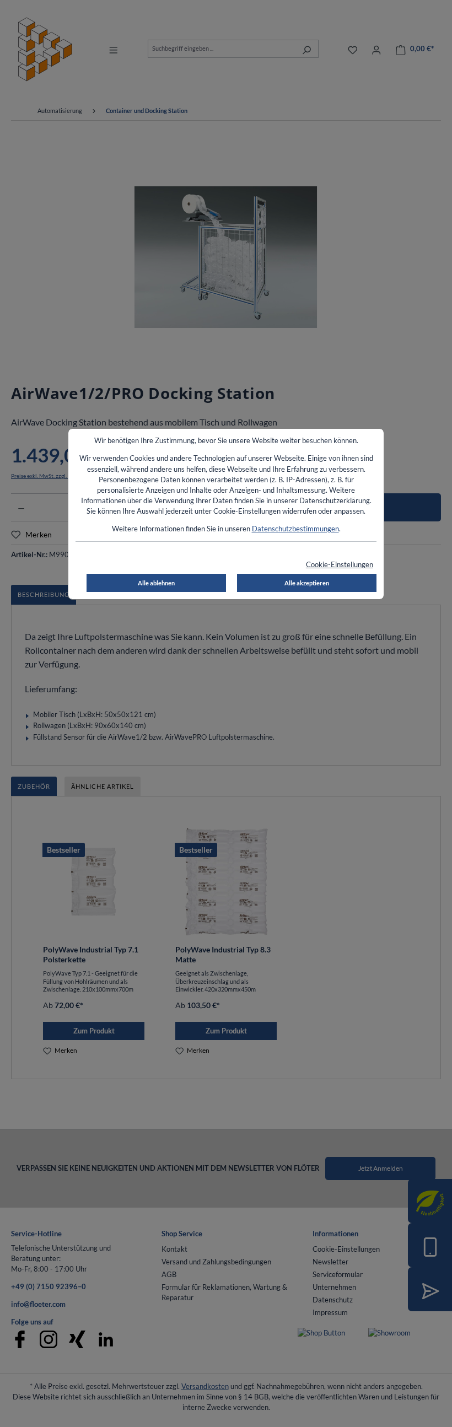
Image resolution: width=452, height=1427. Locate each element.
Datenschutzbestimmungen (295, 528)
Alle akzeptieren (306, 582)
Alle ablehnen (156, 582)
